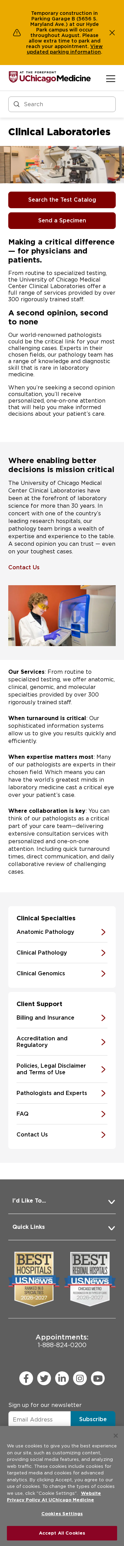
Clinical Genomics (41, 973)
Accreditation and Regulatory (42, 1041)
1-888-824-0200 (62, 1341)
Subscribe (93, 1419)
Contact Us (24, 567)
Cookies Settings (62, 1513)
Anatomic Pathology (45, 932)
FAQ (23, 1114)
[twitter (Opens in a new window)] (44, 1378)
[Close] (115, 1435)
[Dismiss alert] (112, 32)
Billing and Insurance (45, 1017)
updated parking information (64, 52)
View (96, 46)
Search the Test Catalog (62, 199)
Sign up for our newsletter (45, 1405)
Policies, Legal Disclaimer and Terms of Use (51, 1069)
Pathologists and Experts (52, 1093)
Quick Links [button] (28, 1227)
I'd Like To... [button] (29, 1200)
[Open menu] (111, 78)
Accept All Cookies (62, 1533)
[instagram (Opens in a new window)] (80, 1378)
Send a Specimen (62, 220)
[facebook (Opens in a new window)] (26, 1378)
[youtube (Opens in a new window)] (98, 1378)
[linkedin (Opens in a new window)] (62, 1378)
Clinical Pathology (42, 952)
